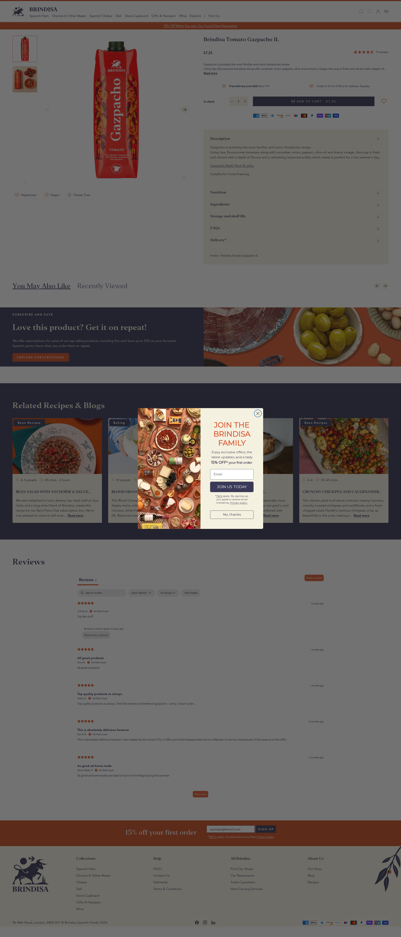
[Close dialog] (257, 413)
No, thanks (232, 515)
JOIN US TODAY (232, 487)
